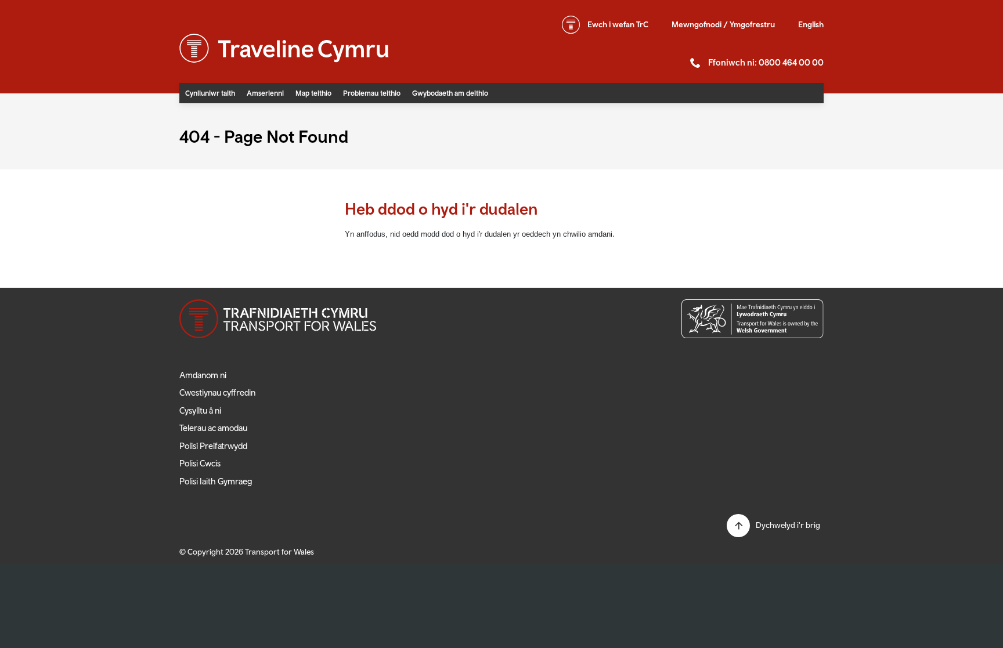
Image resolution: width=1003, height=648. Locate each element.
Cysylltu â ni (200, 410)
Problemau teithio (372, 93)
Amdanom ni (202, 375)
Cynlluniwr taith (210, 93)
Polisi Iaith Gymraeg (215, 481)
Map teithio (313, 93)
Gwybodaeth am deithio (450, 93)
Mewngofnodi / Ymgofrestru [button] (723, 24)
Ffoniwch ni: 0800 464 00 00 (766, 62)
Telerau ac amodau (213, 428)
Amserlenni (265, 93)
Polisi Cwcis (200, 463)
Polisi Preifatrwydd (213, 446)
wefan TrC (617, 24)
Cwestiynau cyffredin (217, 392)
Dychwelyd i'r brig (788, 525)
